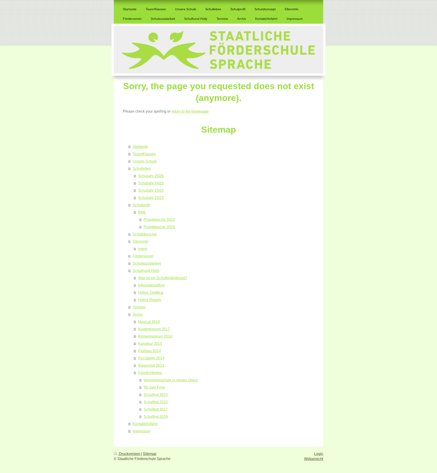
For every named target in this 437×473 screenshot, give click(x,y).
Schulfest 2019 (156, 417)
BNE (142, 212)
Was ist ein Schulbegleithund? (162, 278)
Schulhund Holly (146, 271)
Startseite (140, 147)
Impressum (141, 431)
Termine (139, 307)
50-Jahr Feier (154, 387)
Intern (142, 249)
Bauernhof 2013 (151, 365)
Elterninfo (140, 241)
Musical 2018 (149, 322)
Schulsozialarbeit (147, 263)
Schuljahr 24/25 (151, 183)
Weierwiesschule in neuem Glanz (171, 380)
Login (318, 454)
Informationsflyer (151, 285)
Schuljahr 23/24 (151, 190)
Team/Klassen (144, 154)
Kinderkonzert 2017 (154, 329)
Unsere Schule (145, 161)
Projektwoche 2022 (159, 220)
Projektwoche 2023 (159, 227)
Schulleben (142, 169)
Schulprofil (141, 205)
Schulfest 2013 (156, 395)
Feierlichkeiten (150, 373)
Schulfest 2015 (156, 402)
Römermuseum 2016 (155, 336)
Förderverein (143, 256)
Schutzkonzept (145, 234)
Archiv (138, 314)
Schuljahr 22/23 (151, 198)
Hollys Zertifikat (150, 293)
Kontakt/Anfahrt (145, 424)
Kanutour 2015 (150, 344)
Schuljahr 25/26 (151, 176)
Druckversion (129, 454)
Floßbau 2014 (149, 351)
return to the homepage (190, 111)
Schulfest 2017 (156, 409)
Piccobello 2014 (151, 358)
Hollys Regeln (149, 300)
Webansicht (313, 459)
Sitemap (149, 454)
